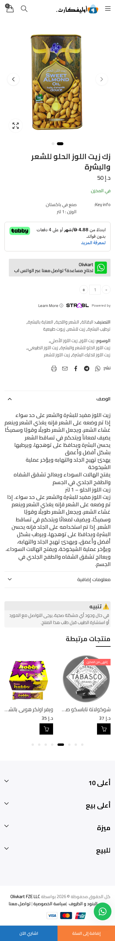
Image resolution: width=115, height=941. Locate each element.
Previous (102, 79)
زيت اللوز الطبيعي (43, 347)
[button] (82, 744)
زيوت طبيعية (54, 329)
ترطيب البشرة (99, 329)
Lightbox (15, 125)
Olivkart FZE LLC (25, 896)
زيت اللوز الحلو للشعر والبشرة (85, 347)
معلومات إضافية (94, 579)
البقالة (87, 322)
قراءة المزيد (104, 729)
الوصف (103, 398)
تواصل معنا (20, 903)
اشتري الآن (28, 933)
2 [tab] (53, 143)
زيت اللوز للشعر (57, 354)
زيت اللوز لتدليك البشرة (91, 354)
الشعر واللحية (67, 322)
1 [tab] (60, 143)
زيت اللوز (87, 340)
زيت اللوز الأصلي (64, 340)
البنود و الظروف (82, 903)
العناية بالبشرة (40, 322)
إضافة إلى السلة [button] (46, 729)
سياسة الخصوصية (49, 903)
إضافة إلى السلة (86, 933)
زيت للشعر (76, 329)
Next (13, 79)
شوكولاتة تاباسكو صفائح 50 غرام (75, 709)
